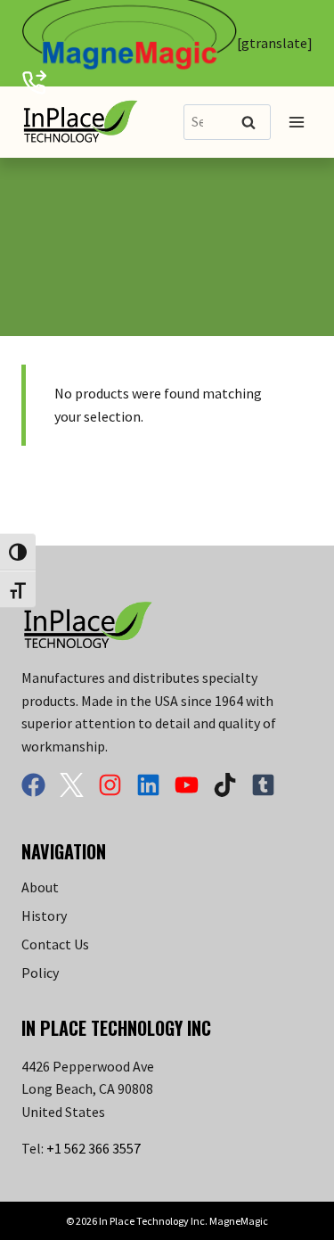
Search (254, 123)
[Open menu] (296, 121)
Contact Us (55, 944)
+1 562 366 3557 (93, 1148)
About (40, 887)
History (44, 915)
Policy (40, 972)
